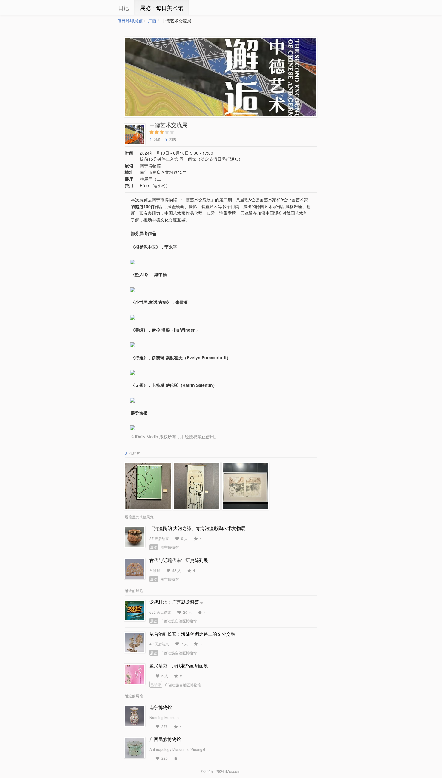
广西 (152, 20)
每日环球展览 (130, 20)
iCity (99, 7)
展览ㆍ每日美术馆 (161, 7)
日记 (123, 7)
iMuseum (232, 771)
